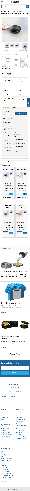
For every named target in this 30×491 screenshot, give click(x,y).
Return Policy (5, 469)
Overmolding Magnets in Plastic (11, 303)
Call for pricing (17, 151)
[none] (15, 29)
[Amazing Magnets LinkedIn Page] (5, 396)
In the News (4, 415)
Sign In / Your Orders (6, 460)
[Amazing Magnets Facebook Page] (2, 396)
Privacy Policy (5, 467)
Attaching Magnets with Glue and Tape (14, 271)
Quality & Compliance (7, 475)
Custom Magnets (5, 428)
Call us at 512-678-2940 (15, 391)
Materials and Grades (6, 434)
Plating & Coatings (21, 419)
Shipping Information (6, 455)
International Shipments (7, 456)
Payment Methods (7, 477)
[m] (2, 2)
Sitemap (18, 412)
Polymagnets (4, 439)
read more (3, 279)
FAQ (2, 453)
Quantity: (7, 111)
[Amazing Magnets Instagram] (7, 396)
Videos (18, 428)
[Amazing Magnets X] (10, 396)
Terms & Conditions (7, 473)
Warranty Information (7, 471)
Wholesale (5, 482)
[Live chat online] (28, 102)
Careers (3, 414)
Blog (2, 419)
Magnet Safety (20, 414)
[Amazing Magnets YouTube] (12, 396)
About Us (3, 412)
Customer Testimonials (7, 458)
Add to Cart (11, 194)
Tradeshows (4, 417)
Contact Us (4, 451)
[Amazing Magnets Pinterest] (14, 396)
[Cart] (27, 2)
